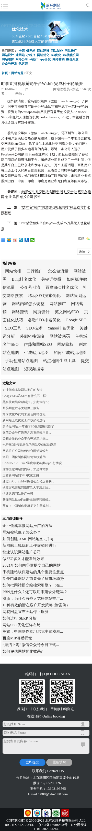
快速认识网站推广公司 (18, 493)
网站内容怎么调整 (28, 304)
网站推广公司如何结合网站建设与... (27, 451)
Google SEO (76, 320)
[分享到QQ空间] (9, 240)
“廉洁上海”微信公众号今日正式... (31, 645)
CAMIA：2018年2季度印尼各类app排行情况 (32, 463)
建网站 (20, 55)
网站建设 (43, 50)
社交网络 (42, 191)
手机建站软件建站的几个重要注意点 (33, 572)
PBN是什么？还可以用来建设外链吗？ (35, 592)
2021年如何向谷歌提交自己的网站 (32, 565)
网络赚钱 (20, 312)
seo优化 (56, 55)
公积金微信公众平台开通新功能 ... (26, 438)
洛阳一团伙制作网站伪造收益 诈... (26, 457)
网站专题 (17, 73)
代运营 (23, 63)
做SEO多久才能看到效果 (23, 559)
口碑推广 (35, 271)
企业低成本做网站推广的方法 (22, 390)
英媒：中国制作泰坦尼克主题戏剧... (27, 506)
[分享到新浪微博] (15, 240)
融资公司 (28, 191)
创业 (8, 197)
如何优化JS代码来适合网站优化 (24, 414)
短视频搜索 (34, 369)
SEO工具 (13, 328)
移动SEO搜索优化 (44, 295)
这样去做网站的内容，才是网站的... (27, 469)
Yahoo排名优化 (61, 328)
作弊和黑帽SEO (38, 344)
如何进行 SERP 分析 (20, 618)
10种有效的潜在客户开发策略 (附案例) (35, 605)
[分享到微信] (32, 240)
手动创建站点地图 (21, 361)
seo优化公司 (71, 55)
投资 (37, 197)
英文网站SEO (67, 312)
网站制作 (57, 50)
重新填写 (59, 762)
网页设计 (41, 312)
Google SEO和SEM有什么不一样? (25, 396)
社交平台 (70, 191)
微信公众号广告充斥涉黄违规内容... (27, 432)
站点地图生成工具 (59, 361)
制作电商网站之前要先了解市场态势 (33, 579)
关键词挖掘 (51, 279)
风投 (16, 197)
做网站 (31, 50)
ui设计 (33, 59)
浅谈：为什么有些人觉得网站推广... (33, 598)
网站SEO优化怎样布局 (21, 625)
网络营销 (58, 59)
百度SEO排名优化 (61, 287)
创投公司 (26, 197)
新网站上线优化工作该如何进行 (24, 420)
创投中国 (56, 191)
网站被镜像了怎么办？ (22, 532)
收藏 (81, 238)
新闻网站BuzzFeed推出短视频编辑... (27, 500)
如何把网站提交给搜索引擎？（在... (33, 585)
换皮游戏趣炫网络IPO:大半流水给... (27, 487)
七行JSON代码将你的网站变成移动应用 (29, 445)
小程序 (31, 55)
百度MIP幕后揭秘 (17, 638)
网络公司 (22, 59)
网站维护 (8, 59)
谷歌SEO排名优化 (44, 320)
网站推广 (71, 50)
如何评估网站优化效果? (23, 651)
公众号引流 (30, 287)
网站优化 (43, 55)
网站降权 (65, 344)
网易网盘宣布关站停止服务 (21, 408)
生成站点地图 (36, 352)
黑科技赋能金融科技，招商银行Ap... (27, 402)
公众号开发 (9, 63)
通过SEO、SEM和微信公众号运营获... (28, 481)
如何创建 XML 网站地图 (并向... (29, 539)
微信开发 (72, 59)
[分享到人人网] (27, 240)
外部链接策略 (32, 336)
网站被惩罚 (60, 336)
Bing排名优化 (24, 279)
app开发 (45, 59)
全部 (22, 50)
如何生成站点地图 (70, 352)
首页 (5, 73)
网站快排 (13, 271)
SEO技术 (34, 328)
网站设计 (8, 55)
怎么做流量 (58, 271)
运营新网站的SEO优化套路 (21, 475)
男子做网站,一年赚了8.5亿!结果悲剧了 (28, 426)
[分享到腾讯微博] (21, 240)
